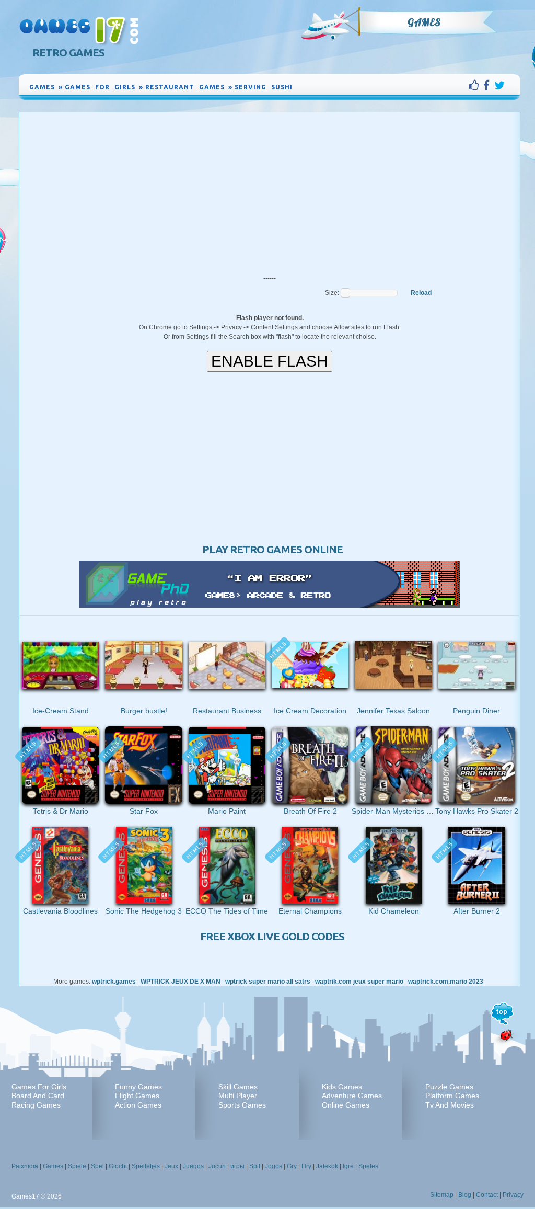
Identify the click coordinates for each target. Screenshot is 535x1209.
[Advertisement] (269, 191)
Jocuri (217, 1166)
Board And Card (37, 1095)
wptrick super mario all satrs (267, 981)
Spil (254, 1166)
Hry (306, 1166)
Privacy (513, 1195)
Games (424, 22)
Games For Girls (38, 1086)
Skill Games (238, 1086)
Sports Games (242, 1105)
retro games (68, 53)
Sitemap (441, 1195)
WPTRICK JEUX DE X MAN (180, 981)
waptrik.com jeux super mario (359, 981)
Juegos (193, 1166)
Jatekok (327, 1166)
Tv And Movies (449, 1105)
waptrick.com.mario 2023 (445, 981)
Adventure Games (352, 1095)
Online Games (345, 1105)
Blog (464, 1195)
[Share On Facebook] (488, 85)
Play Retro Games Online (272, 549)
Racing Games (36, 1105)
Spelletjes (146, 1166)
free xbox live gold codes (272, 936)
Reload (421, 292)
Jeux (171, 1166)
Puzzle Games (449, 1086)
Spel (97, 1166)
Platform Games (452, 1095)
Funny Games (138, 1086)
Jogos (273, 1166)
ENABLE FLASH (269, 361)
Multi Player (237, 1095)
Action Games (138, 1105)
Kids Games (342, 1086)
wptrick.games (114, 981)
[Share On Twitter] (499, 85)
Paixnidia (24, 1166)
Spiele (77, 1166)
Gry (292, 1166)
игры (237, 1166)
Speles (368, 1166)
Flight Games (137, 1095)
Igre (348, 1166)
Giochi (118, 1166)
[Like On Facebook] (476, 85)
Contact (487, 1195)
